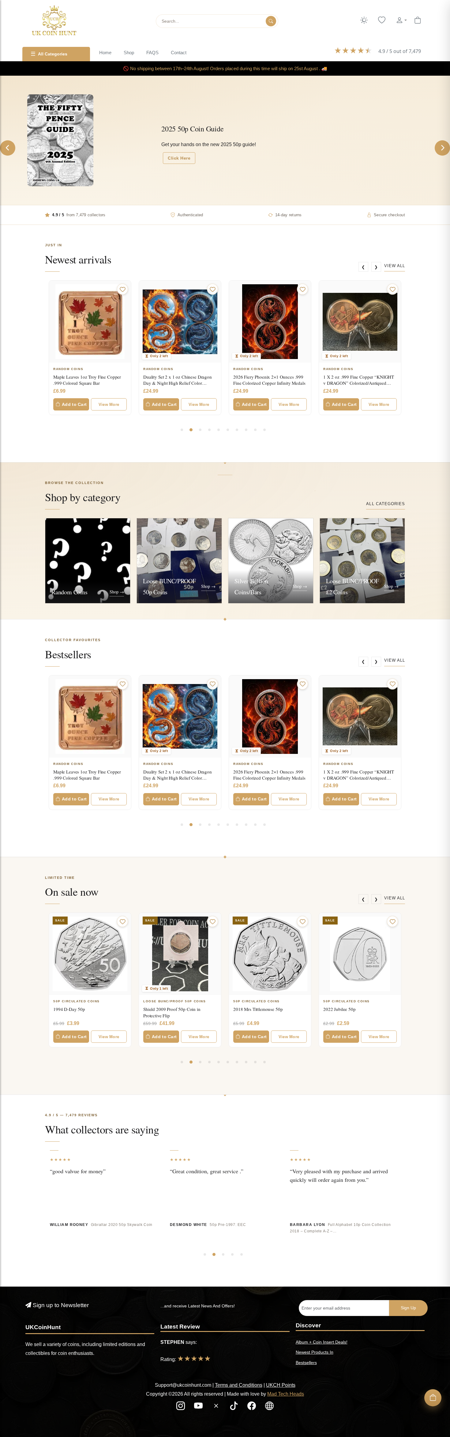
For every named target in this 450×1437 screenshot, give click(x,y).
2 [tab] (191, 430)
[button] (401, 20)
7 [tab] (237, 430)
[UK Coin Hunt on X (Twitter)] (217, 1407)
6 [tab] (228, 430)
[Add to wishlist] (122, 289)
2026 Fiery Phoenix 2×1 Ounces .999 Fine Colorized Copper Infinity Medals (179, 380)
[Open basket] (432, 1397)
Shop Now (304, 151)
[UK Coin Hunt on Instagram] (181, 1407)
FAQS (152, 52)
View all (394, 265)
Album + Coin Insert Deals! (321, 1342)
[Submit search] (271, 21)
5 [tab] (218, 430)
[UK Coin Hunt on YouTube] (199, 1407)
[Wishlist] (381, 20)
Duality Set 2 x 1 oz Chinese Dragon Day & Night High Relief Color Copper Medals (87, 383)
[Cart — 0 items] (418, 20)
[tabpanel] (90, 347)
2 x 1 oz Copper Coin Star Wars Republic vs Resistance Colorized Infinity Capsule (354, 383)
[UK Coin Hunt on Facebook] (252, 1407)
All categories (385, 503)
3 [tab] (200, 429)
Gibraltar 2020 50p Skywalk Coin (121, 1225)
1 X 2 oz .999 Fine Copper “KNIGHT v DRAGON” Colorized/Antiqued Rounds (268, 383)
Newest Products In (314, 1352)
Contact (178, 52)
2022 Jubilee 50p (249, 1009)
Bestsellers (306, 1362)
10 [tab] (264, 430)
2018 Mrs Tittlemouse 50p (168, 1009)
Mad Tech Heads (285, 1394)
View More (109, 404)
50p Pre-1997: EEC (228, 1225)
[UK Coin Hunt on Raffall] (269, 1407)
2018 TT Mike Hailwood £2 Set (352, 1009)
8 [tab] (246, 430)
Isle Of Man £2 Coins (345, 1001)
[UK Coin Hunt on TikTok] (234, 1407)
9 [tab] (255, 430)
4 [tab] (209, 430)
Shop (129, 52)
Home (105, 52)
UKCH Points (280, 1385)
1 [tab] (182, 430)
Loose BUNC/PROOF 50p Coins (84, 1001)
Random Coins (68, 369)
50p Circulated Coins (166, 1001)
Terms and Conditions (238, 1385)
